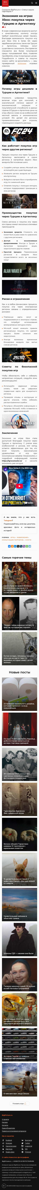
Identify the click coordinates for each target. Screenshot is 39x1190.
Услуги (28, 540)
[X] (18, 546)
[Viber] (24, 546)
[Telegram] (29, 546)
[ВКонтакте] (9, 546)
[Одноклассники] (12, 546)
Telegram (8, 521)
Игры (13, 537)
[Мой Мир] (15, 546)
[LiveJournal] (21, 546)
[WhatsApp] (27, 546)
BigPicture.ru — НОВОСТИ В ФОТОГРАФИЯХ (18, 1161)
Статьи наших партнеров (12, 540)
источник (22, 63)
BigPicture (15, 10)
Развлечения (22, 537)
